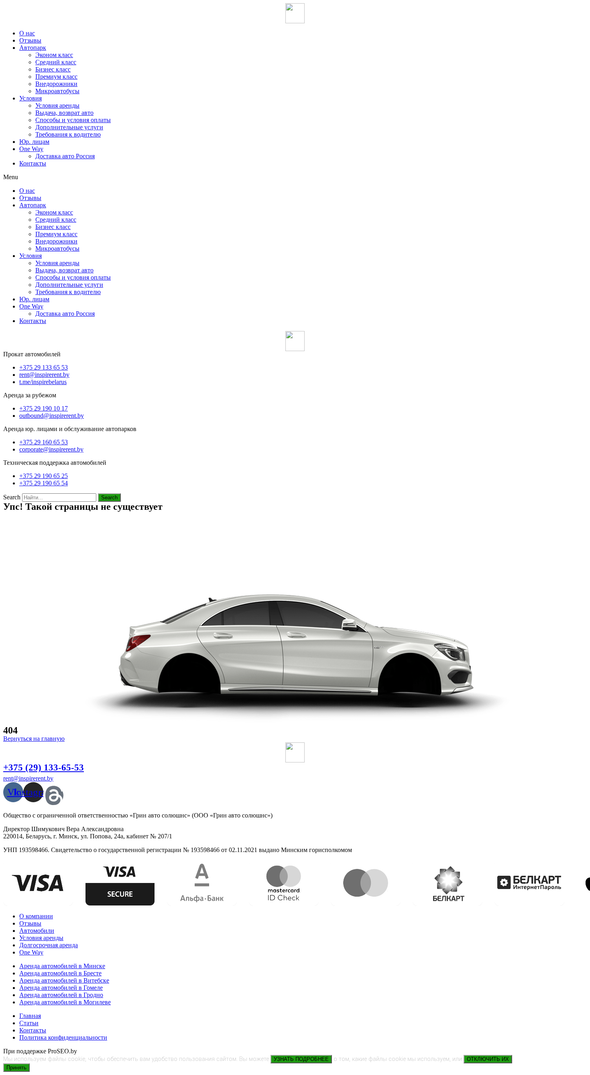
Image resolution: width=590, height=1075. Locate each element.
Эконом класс (54, 54)
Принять (16, 1068)
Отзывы (30, 40)
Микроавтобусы (57, 91)
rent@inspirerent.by (28, 778)
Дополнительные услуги (69, 127)
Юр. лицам (34, 141)
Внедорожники (56, 83)
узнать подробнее (301, 1059)
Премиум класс (56, 76)
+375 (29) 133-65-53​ (43, 767)
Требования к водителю (68, 134)
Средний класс (55, 62)
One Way (31, 148)
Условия (30, 98)
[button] (295, 177)
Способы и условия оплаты (73, 119)
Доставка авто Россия (65, 156)
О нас (27, 33)
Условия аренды (57, 105)
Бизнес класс (53, 69)
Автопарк (32, 47)
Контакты (32, 163)
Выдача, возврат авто (64, 112)
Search (11, 497)
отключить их (488, 1059)
